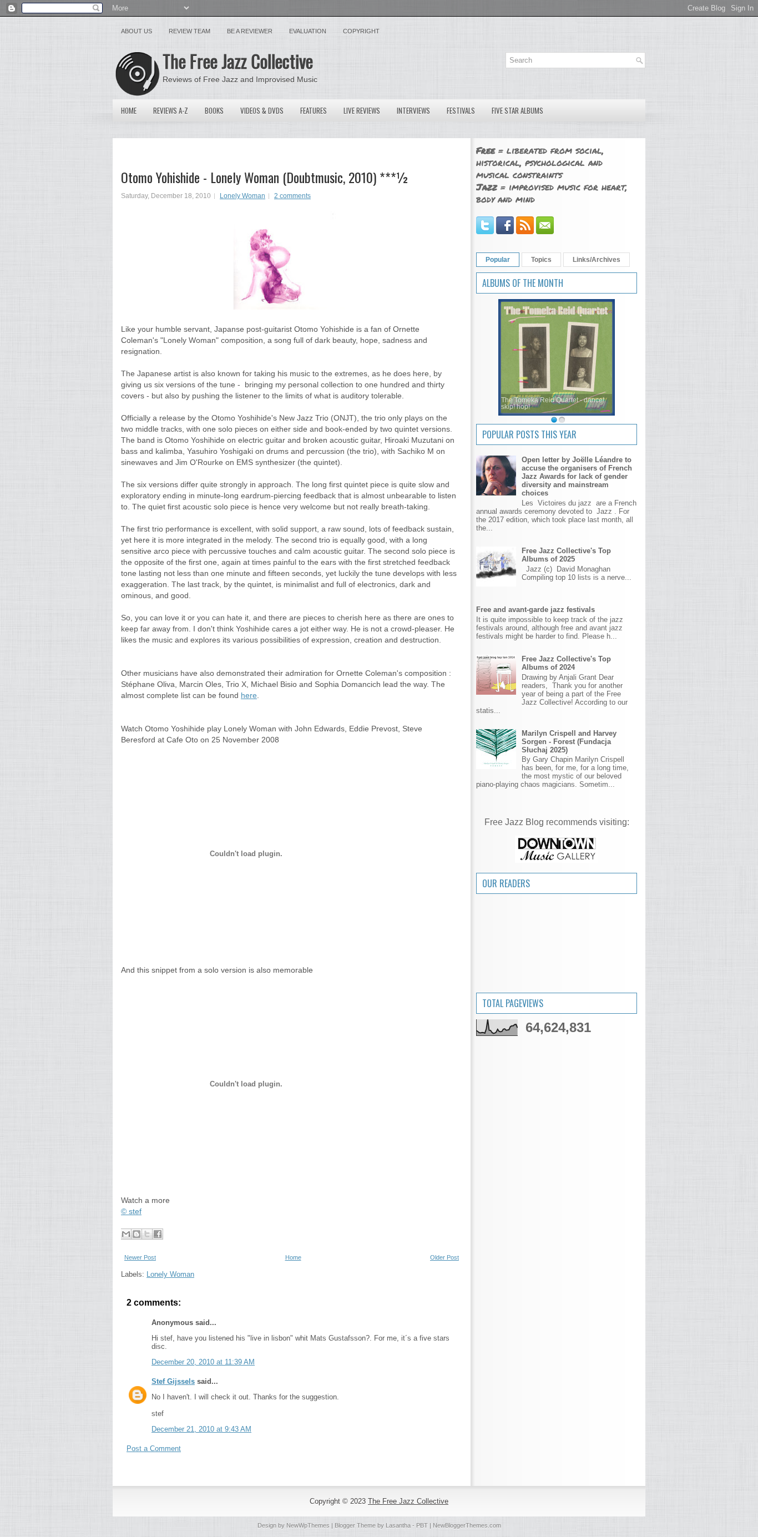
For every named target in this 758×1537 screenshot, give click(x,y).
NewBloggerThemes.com (467, 1525)
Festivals (461, 110)
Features (313, 110)
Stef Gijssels (173, 1381)
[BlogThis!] (136, 1234)
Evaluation (307, 31)
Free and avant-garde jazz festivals (535, 609)
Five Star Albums (517, 110)
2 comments (292, 196)
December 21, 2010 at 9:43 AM (201, 1429)
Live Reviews (361, 110)
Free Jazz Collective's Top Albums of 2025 (566, 555)
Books (214, 110)
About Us (136, 31)
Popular (498, 260)
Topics (541, 260)
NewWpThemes (308, 1525)
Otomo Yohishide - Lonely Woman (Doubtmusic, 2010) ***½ (265, 177)
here (249, 695)
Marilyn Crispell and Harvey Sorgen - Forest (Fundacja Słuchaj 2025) (569, 741)
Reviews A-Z (170, 110)
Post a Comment (154, 1448)
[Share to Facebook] (157, 1234)
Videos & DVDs (262, 110)
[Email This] (126, 1234)
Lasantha (398, 1525)
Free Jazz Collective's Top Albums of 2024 (566, 663)
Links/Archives (596, 260)
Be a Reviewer (249, 31)
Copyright (361, 31)
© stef (131, 1211)
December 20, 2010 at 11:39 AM (203, 1362)
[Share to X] (147, 1234)
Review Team (189, 31)
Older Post (444, 1257)
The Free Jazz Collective (238, 61)
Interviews (413, 110)
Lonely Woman (242, 196)
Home (129, 110)
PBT (422, 1525)
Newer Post (140, 1257)
